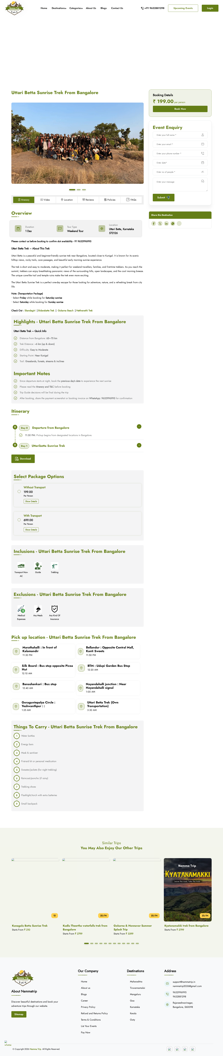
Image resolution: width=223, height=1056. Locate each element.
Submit (161, 197)
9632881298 (179, 996)
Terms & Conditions (91, 1019)
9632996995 (179, 992)
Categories (75, 8)
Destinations (58, 8)
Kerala (133, 1013)
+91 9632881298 (154, 8)
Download (25, 458)
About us (85, 987)
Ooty (132, 1019)
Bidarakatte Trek (46, 310)
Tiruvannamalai (137, 987)
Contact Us (117, 8)
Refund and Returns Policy (94, 1013)
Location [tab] (68, 200)
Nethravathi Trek (84, 310)
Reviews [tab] (90, 200)
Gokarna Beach (65, 310)
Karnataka (135, 1007)
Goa (132, 1000)
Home (44, 8)
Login (210, 8)
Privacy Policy (88, 1007)
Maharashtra (136, 981)
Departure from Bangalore (45, 428)
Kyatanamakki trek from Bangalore (136, 926)
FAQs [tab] (133, 200)
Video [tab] (47, 200)
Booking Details (163, 95)
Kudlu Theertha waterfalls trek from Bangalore (34, 928)
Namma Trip (35, 1049)
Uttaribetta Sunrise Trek (43, 446)
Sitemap (18, 1014)
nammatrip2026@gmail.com (187, 986)
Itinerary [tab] (25, 200)
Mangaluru (135, 994)
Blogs (104, 8)
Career (84, 1000)
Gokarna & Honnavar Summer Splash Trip (82, 928)
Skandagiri (30, 310)
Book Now (180, 109)
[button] (72, 189)
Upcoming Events (183, 8)
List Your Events (88, 1026)
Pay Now (85, 1032)
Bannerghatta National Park (181, 926)
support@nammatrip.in (184, 982)
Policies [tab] (111, 200)
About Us (91, 8)
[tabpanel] (77, 509)
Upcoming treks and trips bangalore (99, 51)
